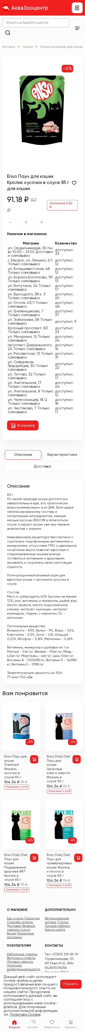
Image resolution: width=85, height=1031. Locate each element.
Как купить (15, 918)
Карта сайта (55, 929)
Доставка (42, 467)
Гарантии (32, 918)
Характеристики (62, 455)
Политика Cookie (25, 1015)
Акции (11, 933)
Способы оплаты (20, 922)
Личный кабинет (57, 926)
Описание (23, 455)
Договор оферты (20, 961)
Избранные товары (22, 954)
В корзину (26, 426)
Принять (71, 984)
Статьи (62, 922)
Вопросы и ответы (21, 958)
